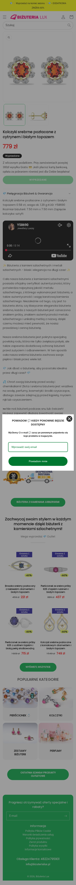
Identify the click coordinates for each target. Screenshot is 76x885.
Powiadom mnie (38, 461)
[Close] (69, 418)
